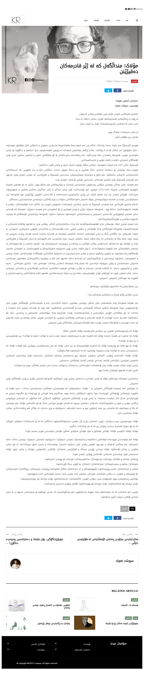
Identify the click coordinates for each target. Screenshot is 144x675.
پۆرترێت (96, 20)
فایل (135, 618)
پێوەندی (86, 644)
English (139, 9)
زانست (118, 20)
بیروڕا (86, 20)
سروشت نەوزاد (113, 81)
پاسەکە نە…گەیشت (129, 605)
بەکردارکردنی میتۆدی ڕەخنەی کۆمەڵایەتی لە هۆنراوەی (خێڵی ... (107, 541)
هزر (127, 20)
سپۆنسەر (41, 650)
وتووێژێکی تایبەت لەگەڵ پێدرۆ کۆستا (122, 623)
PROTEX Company (34, 663)
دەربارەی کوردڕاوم (82, 650)
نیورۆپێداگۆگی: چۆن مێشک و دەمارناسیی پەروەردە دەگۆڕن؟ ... (34, 541)
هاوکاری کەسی (38, 644)
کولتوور (107, 20)
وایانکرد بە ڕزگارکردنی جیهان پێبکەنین (53, 623)
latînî (129, 9)
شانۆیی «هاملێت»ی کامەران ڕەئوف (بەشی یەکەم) (51, 606)
